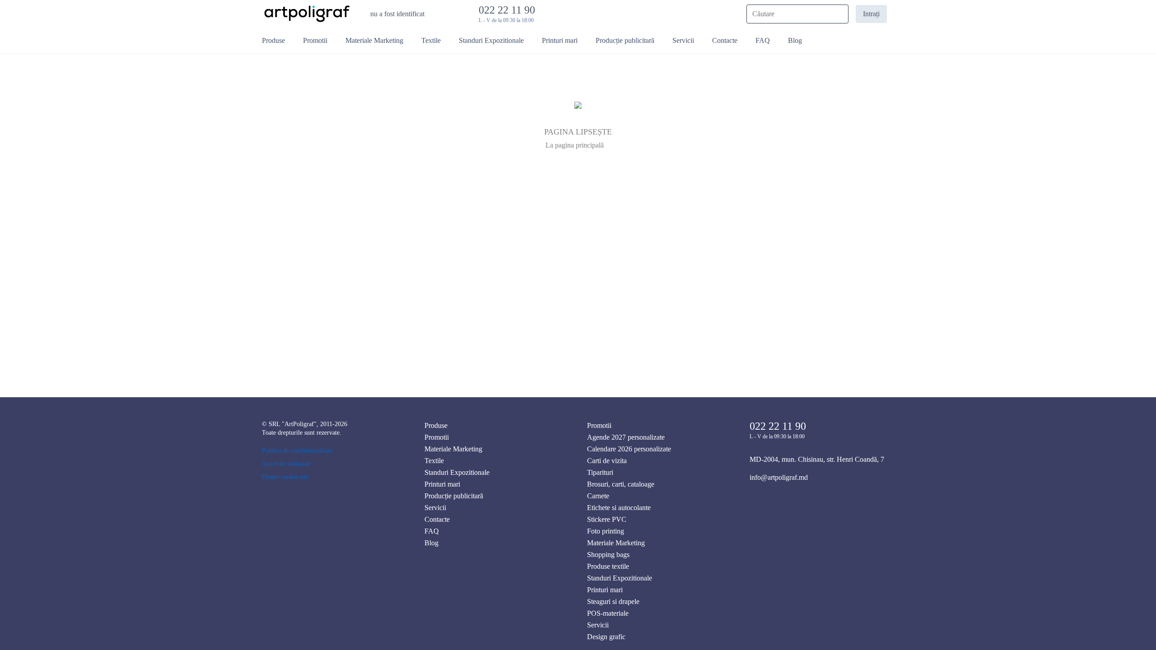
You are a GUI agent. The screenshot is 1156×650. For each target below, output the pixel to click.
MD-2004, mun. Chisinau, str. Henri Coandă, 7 (817, 459)
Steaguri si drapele (613, 601)
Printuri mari (442, 484)
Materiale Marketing (453, 449)
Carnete (598, 496)
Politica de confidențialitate (297, 450)
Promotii (436, 437)
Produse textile (608, 566)
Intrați (871, 14)
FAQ (431, 531)
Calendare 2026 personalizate (629, 449)
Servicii (435, 507)
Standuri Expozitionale (456, 472)
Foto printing (605, 531)
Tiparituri (600, 472)
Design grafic (606, 637)
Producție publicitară (453, 496)
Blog (431, 543)
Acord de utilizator (286, 463)
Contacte (437, 519)
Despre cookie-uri (285, 477)
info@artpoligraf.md (779, 477)
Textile (434, 460)
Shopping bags (608, 554)
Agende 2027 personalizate (626, 437)
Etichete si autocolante (619, 507)
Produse (435, 425)
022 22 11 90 (510, 10)
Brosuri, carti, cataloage (620, 484)
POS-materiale (608, 613)
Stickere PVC (606, 519)
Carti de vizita (607, 460)
